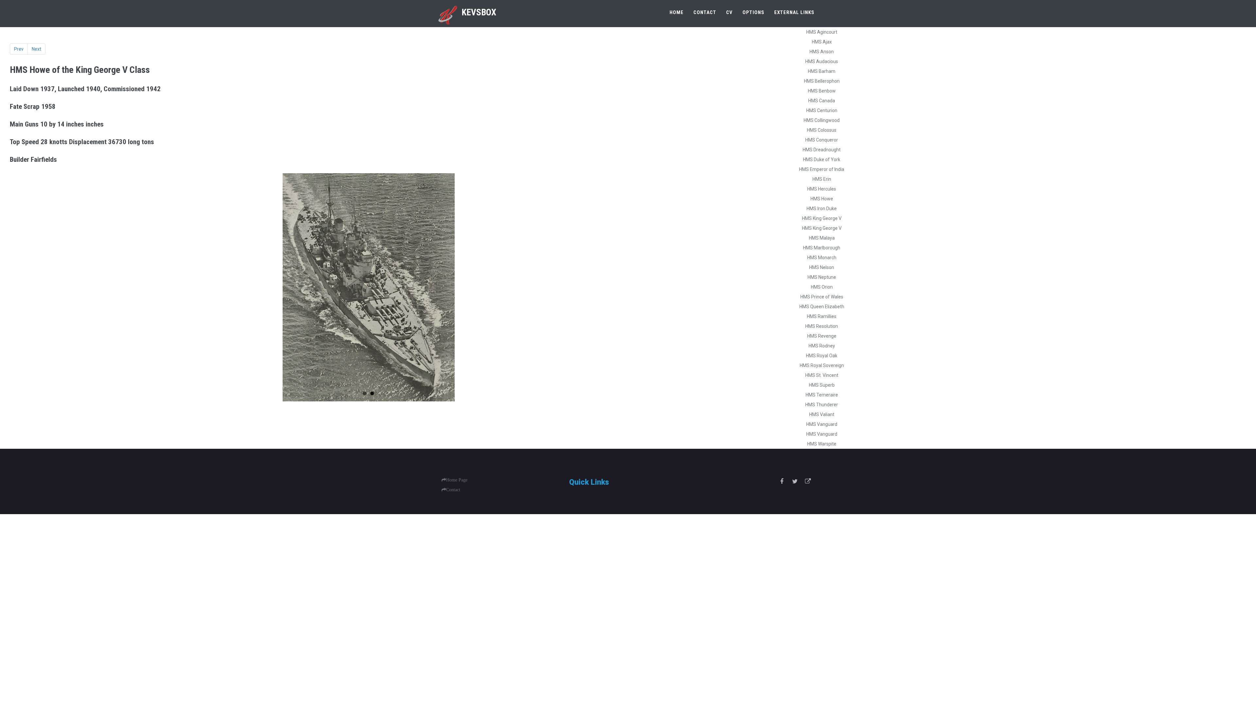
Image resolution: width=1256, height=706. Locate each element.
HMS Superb (822, 385)
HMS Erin (821, 179)
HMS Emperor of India (821, 169)
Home (677, 12)
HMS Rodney (822, 345)
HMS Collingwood (822, 120)
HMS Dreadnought (822, 149)
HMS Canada (821, 100)
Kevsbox (479, 12)
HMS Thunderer (821, 404)
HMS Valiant (821, 414)
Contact (704, 12)
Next (36, 49)
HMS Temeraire (822, 394)
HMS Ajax (822, 41)
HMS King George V (822, 218)
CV (729, 12)
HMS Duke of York (821, 159)
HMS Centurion (821, 110)
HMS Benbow (822, 90)
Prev (19, 49)
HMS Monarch (821, 257)
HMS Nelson (821, 267)
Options (753, 12)
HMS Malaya (822, 238)
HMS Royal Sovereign (822, 365)
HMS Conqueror (821, 140)
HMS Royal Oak (821, 355)
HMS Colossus (821, 130)
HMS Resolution (821, 326)
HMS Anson (822, 51)
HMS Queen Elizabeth (821, 306)
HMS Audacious (821, 61)
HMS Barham (821, 71)
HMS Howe (822, 198)
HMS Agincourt (821, 32)
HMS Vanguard (821, 424)
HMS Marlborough (821, 247)
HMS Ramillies (821, 316)
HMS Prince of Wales (821, 296)
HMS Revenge (821, 336)
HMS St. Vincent (821, 375)
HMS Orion (822, 287)
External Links (794, 12)
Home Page (456, 480)
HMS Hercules (821, 189)
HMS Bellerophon (822, 81)
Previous (19, 287)
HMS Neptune (822, 277)
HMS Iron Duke (822, 208)
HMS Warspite (821, 443)
